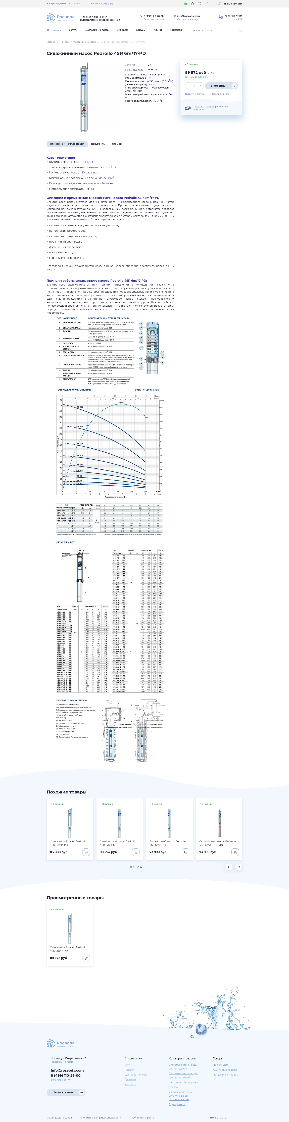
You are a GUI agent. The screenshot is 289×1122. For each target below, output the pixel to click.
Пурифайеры (177, 1104)
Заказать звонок (154, 19)
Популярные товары (225, 1074)
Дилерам (122, 29)
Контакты (176, 29)
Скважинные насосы (85, 42)
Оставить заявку (187, 19)
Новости (130, 1069)
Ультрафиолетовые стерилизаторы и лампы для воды (181, 1096)
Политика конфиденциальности (101, 1117)
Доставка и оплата (97, 29)
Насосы (65, 42)
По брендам (220, 1064)
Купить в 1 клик (195, 94)
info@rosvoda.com (188, 16)
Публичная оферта (142, 1117)
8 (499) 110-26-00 (66, 1075)
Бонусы (141, 29)
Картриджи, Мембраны (183, 1082)
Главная (51, 42)
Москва (108, 3)
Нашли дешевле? (221, 94)
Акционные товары (225, 1069)
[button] (131, 867)
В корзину (218, 85)
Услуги (73, 29)
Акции (158, 29)
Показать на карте (62, 1061)
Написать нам (63, 1092)
